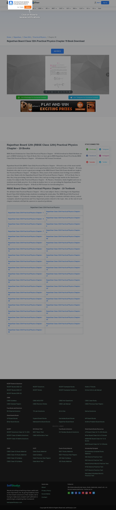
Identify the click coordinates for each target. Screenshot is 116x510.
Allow (28, 7)
